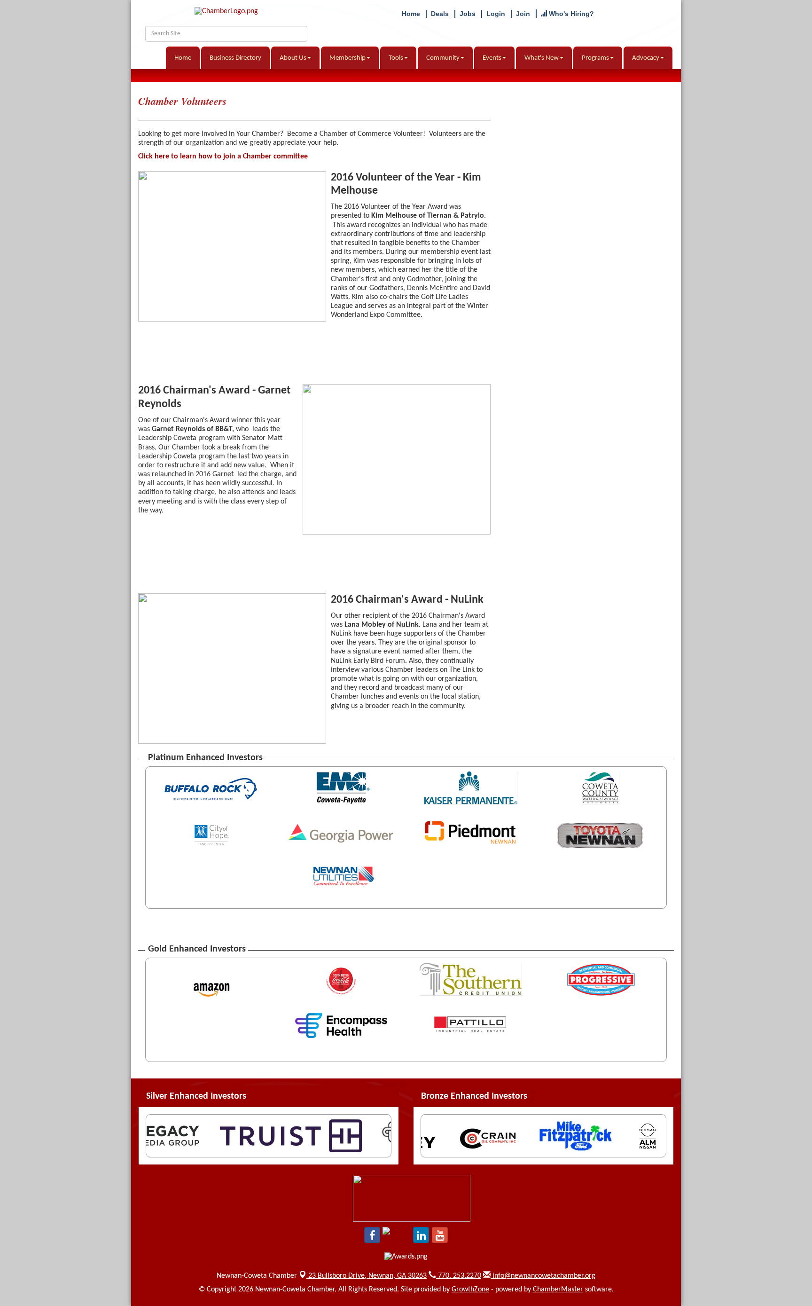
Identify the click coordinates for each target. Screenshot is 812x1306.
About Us (293, 58)
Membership (347, 58)
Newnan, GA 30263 (367, 1276)
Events (492, 58)
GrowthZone (470, 1289)
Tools (396, 58)
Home (182, 58)
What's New (541, 58)
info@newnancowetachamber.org (543, 1276)
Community (443, 58)
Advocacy (645, 58)
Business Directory (235, 58)
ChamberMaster (558, 1289)
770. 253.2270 (458, 1276)
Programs (595, 58)
